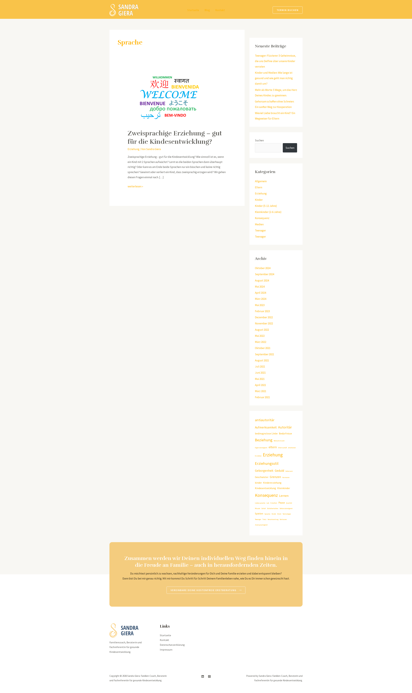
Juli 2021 (260, 366)
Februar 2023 (262, 311)
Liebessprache (260, 503)
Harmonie (285, 477)
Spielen (259, 513)
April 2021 (260, 385)
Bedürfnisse (285, 433)
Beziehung (263, 439)
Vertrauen (283, 519)
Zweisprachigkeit (261, 525)
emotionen (292, 448)
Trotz (264, 519)
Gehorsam (289, 471)
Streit (279, 514)
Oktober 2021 (262, 348)
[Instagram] (209, 676)
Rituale (257, 508)
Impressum (166, 649)
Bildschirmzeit (279, 441)
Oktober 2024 (262, 268)
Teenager (260, 230)
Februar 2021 (262, 397)
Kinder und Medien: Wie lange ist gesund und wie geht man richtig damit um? (274, 78)
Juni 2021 (260, 372)
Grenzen (275, 477)
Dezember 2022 (264, 317)
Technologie (287, 514)
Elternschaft (282, 448)
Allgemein (261, 181)
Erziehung (133, 149)
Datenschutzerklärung (172, 644)
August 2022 (262, 329)
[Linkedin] (202, 676)
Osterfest (273, 503)
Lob (268, 503)
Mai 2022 (260, 336)
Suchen (259, 140)
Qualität (289, 503)
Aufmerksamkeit (266, 427)
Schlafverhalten (272, 508)
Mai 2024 (260, 286)
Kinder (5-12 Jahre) (266, 206)
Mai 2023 (260, 305)
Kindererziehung (272, 482)
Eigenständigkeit (261, 448)
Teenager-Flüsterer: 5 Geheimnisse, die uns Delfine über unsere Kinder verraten (275, 61)
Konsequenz (262, 218)
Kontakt (220, 10)
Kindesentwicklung (265, 488)
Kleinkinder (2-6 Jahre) (268, 212)
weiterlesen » (135, 186)
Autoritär (285, 427)
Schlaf (263, 508)
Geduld (279, 471)
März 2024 (260, 299)
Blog (207, 10)
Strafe (274, 514)
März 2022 (260, 342)
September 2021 (264, 354)
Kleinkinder (283, 488)
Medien (259, 224)
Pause (281, 502)
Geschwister (261, 477)
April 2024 (260, 292)
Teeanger (258, 519)
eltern (273, 447)
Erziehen (258, 456)
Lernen (284, 496)
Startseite (193, 10)
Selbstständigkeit (286, 508)
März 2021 (260, 391)
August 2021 (262, 360)
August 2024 (262, 280)
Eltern (258, 187)
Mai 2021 (260, 379)
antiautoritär (264, 420)
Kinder (259, 200)
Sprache (267, 514)
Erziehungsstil (266, 463)
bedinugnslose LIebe (266, 433)
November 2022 (264, 323)
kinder (258, 482)
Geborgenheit (264, 471)
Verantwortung (273, 519)
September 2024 (264, 274)
